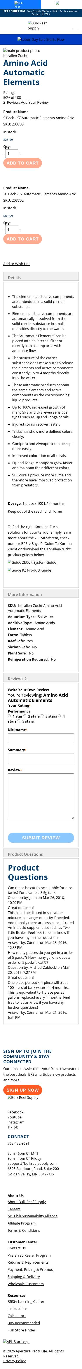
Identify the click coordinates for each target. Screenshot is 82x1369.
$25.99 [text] (8, 139)
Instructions (18, 1308)
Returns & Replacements (28, 1262)
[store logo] (41, 26)
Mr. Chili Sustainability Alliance (33, 1216)
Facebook (15, 1112)
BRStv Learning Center (26, 1301)
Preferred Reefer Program (29, 1255)
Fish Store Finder (21, 1330)
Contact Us (17, 1248)
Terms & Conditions (24, 1230)
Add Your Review (35, 102)
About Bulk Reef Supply (27, 1201)
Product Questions (25, 854)
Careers (14, 1209)
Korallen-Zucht (15, 55)
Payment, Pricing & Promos (30, 1269)
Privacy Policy (14, 1361)
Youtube (15, 1117)
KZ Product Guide (36, 570)
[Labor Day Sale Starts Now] (41, 39)
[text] (41, 97)
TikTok (13, 1127)
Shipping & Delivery (24, 1276)
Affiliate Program (22, 1223)
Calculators (17, 1315)
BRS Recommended (24, 1323)
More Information (25, 594)
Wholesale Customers (26, 1283)
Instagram (16, 1122)
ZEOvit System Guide (38, 562)
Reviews (17, 678)
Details (14, 277)
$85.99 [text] (8, 216)
